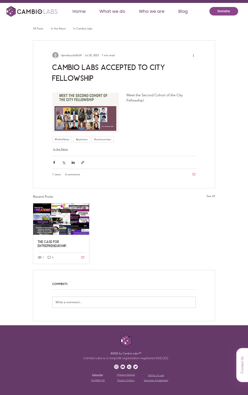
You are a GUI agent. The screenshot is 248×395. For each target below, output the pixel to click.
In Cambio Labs (82, 28)
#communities (102, 139)
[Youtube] (123, 367)
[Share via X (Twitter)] (63, 162)
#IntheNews (62, 139)
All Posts (38, 28)
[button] (112, 11)
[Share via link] (82, 162)
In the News (58, 28)
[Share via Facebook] (54, 162)
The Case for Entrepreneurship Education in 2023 (52, 244)
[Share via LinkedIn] (73, 162)
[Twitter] (135, 367)
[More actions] (193, 55)
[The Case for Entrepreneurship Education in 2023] (61, 219)
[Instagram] (116, 367)
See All (211, 196)
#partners (82, 139)
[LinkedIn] (129, 367)
